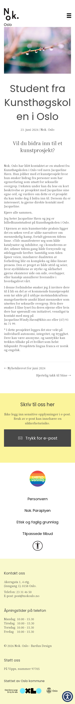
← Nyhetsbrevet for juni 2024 (24, 368)
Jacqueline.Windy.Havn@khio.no (27, 320)
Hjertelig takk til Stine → (53, 375)
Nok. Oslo (47, 130)
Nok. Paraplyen (38, 510)
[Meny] (69, 15)
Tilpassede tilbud (37, 533)
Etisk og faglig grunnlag (37, 522)
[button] (67, 696)
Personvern (38, 498)
